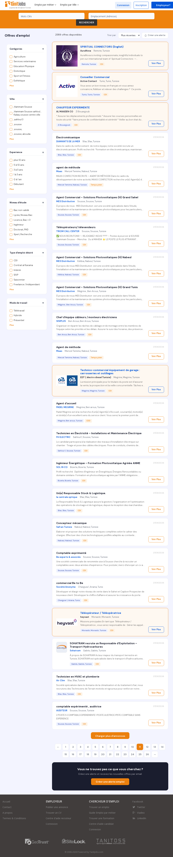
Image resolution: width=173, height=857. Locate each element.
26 (147, 754)
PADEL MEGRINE (65, 407)
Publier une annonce (57, 807)
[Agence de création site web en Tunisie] (110, 841)
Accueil (6, 801)
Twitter (141, 807)
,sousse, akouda (22, 134)
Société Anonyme (66, 586)
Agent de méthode (68, 347)
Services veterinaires (25, 61)
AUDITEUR (61, 710)
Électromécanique (68, 137)
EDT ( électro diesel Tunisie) (95, 377)
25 (140, 754)
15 (66, 754)
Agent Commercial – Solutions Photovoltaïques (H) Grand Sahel (97, 197)
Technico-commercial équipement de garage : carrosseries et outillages (110, 371)
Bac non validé (21, 210)
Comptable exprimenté (71, 553)
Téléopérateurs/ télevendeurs (75, 227)
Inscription (141, 5)
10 (132, 746)
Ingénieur (19, 224)
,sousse (18, 124)
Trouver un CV (53, 812)
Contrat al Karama (23, 265)
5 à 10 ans (19, 164)
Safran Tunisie (64, 527)
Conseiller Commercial (94, 77)
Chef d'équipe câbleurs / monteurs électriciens (86, 317)
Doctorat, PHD (21, 229)
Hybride (18, 315)
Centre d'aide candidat (101, 823)
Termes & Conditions (14, 818)
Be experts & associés (68, 557)
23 (125, 754)
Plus (12, 85)
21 (110, 754)
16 (73, 754)
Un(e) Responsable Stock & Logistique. (81, 493)
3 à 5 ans (18, 169)
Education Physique (24, 66)
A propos (8, 812)
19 (95, 754)
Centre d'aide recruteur (58, 818)
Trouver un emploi (99, 807)
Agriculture (20, 56)
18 (88, 754)
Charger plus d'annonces (110, 735)
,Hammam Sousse (23, 106)
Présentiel (19, 320)
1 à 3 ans (18, 174)
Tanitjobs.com (96, 852)
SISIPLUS (61, 321)
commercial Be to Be (69, 583)
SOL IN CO (62, 467)
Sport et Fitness (22, 75)
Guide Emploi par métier (102, 812)
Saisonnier (19, 279)
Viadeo (141, 812)
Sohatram (75, 650)
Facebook (137, 801)
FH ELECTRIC (63, 437)
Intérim (17, 270)
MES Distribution (65, 201)
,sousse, (18, 129)
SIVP (16, 274)
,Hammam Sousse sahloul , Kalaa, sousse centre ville (27, 113)
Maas (59, 171)
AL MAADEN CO (64, 111)
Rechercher (86, 22)
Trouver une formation (101, 818)
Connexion (123, 5)
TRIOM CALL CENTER (67, 231)
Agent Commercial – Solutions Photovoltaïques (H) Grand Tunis (97, 287)
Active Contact (88, 81)
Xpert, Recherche (23, 234)
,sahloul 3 (18, 119)
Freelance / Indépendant (27, 284)
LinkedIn (141, 818)
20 (102, 754)
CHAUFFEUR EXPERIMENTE (73, 107)
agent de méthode (68, 167)
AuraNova (85, 50)
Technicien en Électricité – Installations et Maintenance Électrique (99, 433)
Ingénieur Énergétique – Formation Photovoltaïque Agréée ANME (98, 463)
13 (155, 746)
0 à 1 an (18, 179)
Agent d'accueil (66, 403)
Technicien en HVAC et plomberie (77, 676)
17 (80, 754)
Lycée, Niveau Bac (23, 215)
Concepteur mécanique (71, 523)
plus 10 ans (19, 160)
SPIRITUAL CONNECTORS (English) (101, 46)
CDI (15, 260)
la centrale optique (66, 497)
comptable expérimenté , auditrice (78, 706)
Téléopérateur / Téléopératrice (100, 613)
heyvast (84, 617)
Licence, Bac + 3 (22, 220)
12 (147, 746)
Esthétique (19, 80)
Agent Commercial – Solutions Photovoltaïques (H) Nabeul (93, 257)
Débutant (19, 184)
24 (132, 754)
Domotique (19, 71)
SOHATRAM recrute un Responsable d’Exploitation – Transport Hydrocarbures (103, 645)
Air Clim (60, 680)
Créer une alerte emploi (110, 781)
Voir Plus (156, 63)
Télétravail (19, 310)
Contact (7, 807)
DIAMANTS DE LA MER (68, 141)
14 (162, 746)
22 (117, 754)
